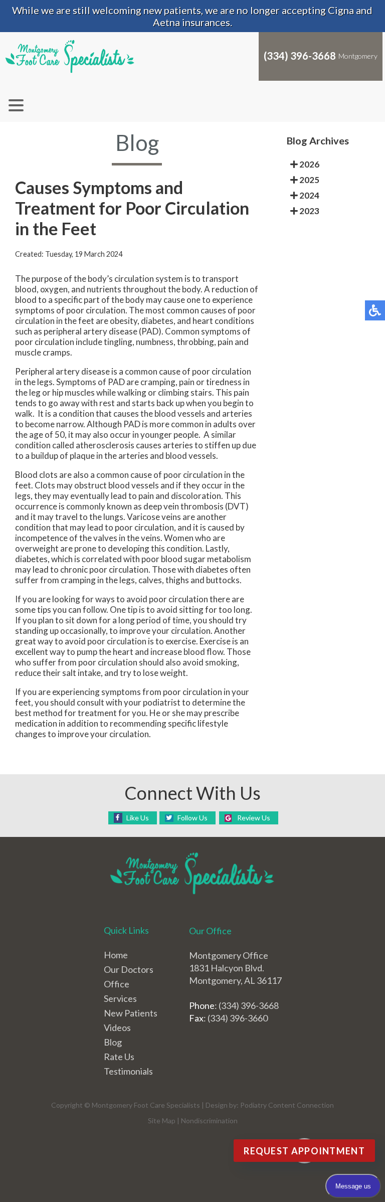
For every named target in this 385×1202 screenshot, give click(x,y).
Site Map (161, 1120)
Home (116, 954)
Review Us (253, 817)
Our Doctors (128, 969)
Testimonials (128, 1071)
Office (116, 983)
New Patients (130, 1012)
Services (120, 998)
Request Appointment (304, 1150)
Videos (117, 1027)
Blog (113, 1042)
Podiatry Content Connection (287, 1105)
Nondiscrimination (209, 1120)
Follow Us (192, 817)
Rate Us (119, 1056)
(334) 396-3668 (300, 56)
